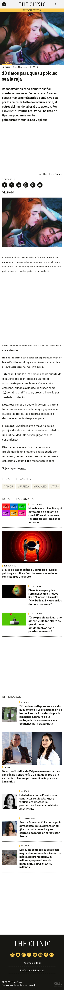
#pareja (23, 486)
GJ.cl (58, 985)
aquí (23, 468)
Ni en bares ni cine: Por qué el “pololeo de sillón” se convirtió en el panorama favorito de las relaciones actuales (45, 515)
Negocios (26, 846)
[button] (4, 185)
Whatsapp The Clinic (29, 955)
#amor (8, 486)
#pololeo (40, 486)
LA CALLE (6, 67)
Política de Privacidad (32, 970)
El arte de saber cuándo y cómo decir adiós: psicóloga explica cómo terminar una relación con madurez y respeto (30, 573)
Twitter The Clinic (12, 955)
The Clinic (16, 982)
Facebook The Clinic (18, 955)
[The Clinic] (7, 4)
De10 (10, 192)
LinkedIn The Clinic (40, 955)
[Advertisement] (32, 308)
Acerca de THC (32, 962)
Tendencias (36, 504)
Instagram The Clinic (23, 955)
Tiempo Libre (28, 818)
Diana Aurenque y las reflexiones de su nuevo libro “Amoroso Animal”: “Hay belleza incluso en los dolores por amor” (45, 597)
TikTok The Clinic (46, 955)
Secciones (61, 4)
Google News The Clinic (51, 955)
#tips (55, 486)
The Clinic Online (52, 174)
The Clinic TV (35, 955)
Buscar (56, 4)
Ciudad (25, 702)
